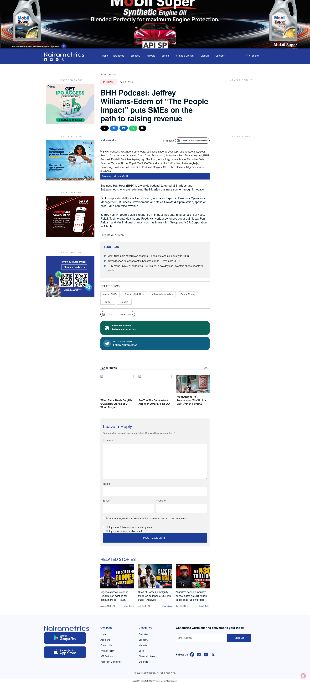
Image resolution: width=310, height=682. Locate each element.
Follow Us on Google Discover (194, 140)
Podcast (112, 74)
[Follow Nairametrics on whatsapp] (70, 276)
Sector (142, 650)
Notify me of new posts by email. (124, 531)
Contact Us (106, 645)
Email (107, 500)
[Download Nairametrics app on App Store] (65, 652)
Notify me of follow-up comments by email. (130, 527)
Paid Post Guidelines (111, 661)
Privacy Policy (107, 650)
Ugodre (124, 301)
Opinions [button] (220, 55)
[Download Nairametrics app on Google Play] (65, 638)
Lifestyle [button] (205, 55)
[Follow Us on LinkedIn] (199, 654)
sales (107, 301)
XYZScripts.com (170, 680)
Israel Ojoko (129, 605)
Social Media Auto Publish (143, 680)
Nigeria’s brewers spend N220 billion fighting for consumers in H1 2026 (114, 596)
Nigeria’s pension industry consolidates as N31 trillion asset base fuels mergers (191, 596)
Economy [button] (135, 55)
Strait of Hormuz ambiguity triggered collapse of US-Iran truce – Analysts (154, 596)
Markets (143, 645)
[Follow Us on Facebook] (192, 654)
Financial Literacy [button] (185, 55)
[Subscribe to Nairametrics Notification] (303, 675)
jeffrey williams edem (162, 294)
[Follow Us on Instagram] (206, 654)
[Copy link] (142, 128)
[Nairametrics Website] (64, 54)
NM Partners (106, 656)
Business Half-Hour (134, 294)
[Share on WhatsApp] (133, 128)
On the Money (188, 294)
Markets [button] (151, 55)
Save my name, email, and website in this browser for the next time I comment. (146, 518)
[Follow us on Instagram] (57, 59)
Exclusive (143, 634)
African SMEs (110, 294)
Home (105, 55)
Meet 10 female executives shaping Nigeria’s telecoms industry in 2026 (148, 256)
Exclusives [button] (118, 55)
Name (107, 484)
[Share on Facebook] (114, 128)
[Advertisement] (240, 104)
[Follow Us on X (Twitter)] (213, 654)
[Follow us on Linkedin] (51, 59)
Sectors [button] (165, 55)
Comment (109, 440)
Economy (143, 639)
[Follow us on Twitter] (63, 59)
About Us (105, 639)
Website (161, 500)
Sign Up (239, 638)
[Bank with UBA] (70, 216)
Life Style (143, 661)
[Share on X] (104, 128)
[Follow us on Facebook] (45, 59)
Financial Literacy (148, 656)
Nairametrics (108, 140)
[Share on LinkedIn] (123, 128)
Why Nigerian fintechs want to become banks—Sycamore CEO (144, 261)
